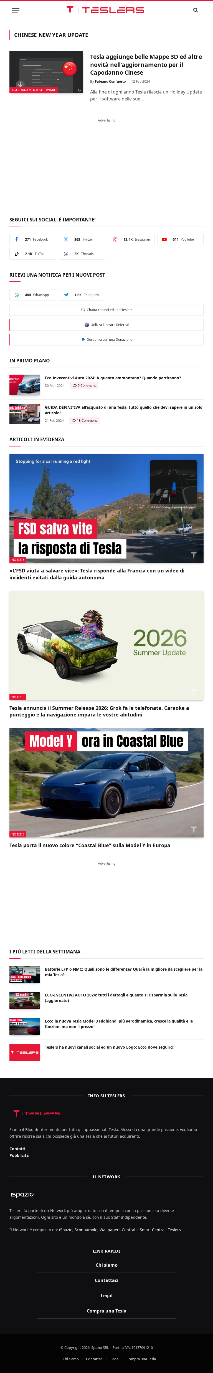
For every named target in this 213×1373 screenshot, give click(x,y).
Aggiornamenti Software (34, 90)
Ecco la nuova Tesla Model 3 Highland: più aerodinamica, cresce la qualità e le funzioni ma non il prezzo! (119, 1023)
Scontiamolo (86, 1229)
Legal (107, 1296)
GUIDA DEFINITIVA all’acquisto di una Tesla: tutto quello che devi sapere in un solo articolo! (123, 410)
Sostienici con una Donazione (108, 339)
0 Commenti (87, 385)
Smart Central (153, 1229)
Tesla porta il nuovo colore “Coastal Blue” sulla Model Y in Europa (89, 845)
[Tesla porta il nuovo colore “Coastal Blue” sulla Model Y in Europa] (106, 782)
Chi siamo (107, 1265)
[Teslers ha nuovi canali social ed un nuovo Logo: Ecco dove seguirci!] (24, 1052)
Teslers (174, 1229)
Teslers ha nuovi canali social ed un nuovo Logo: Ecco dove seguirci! (109, 1047)
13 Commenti (87, 420)
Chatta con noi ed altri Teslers (109, 309)
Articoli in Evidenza (36, 439)
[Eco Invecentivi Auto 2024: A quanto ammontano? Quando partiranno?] (24, 385)
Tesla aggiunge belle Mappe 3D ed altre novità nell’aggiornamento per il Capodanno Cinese (146, 64)
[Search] (196, 10)
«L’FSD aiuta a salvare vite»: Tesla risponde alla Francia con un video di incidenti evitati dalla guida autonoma (96, 574)
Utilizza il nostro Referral (109, 324)
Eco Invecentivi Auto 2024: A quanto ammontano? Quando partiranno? (113, 377)
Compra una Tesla (106, 1311)
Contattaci (106, 1280)
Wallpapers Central (117, 1229)
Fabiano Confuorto (110, 81)
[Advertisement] (106, 164)
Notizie (18, 559)
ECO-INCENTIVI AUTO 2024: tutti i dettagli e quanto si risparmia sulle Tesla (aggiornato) (116, 997)
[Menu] (15, 10)
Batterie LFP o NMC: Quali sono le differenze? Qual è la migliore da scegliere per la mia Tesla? (123, 971)
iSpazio (65, 1229)
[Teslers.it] (106, 10)
